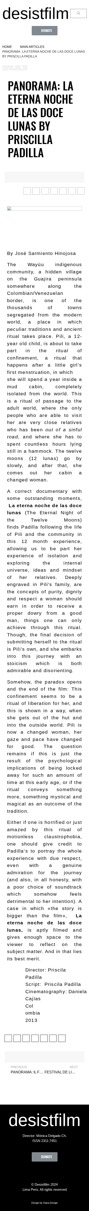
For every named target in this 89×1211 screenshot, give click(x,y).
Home (7, 47)
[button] (45, 30)
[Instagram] (44, 1172)
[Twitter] (32, 1172)
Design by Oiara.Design (44, 1202)
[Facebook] (19, 1172)
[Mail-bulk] (69, 1172)
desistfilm (35, 13)
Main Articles (32, 47)
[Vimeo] (57, 1172)
